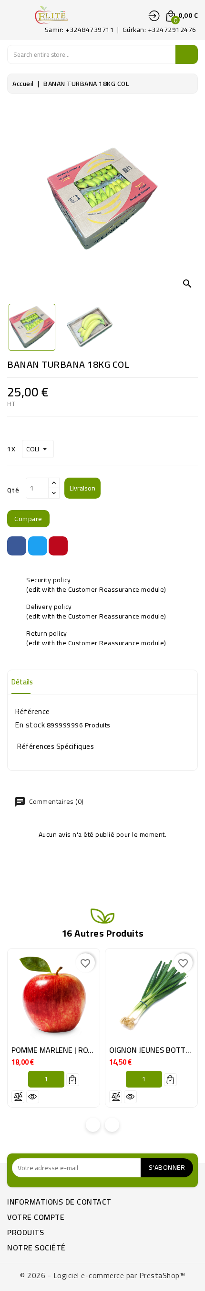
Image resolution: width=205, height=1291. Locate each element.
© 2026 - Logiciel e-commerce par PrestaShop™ (102, 1275)
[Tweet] (37, 545)
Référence (32, 711)
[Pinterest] (58, 545)
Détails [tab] (22, 682)
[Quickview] (32, 1096)
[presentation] (93, 1125)
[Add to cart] (72, 1079)
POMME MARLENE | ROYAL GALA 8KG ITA (79, 1050)
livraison (82, 488)
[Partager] (16, 545)
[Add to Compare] (17, 1096)
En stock (30, 724)
